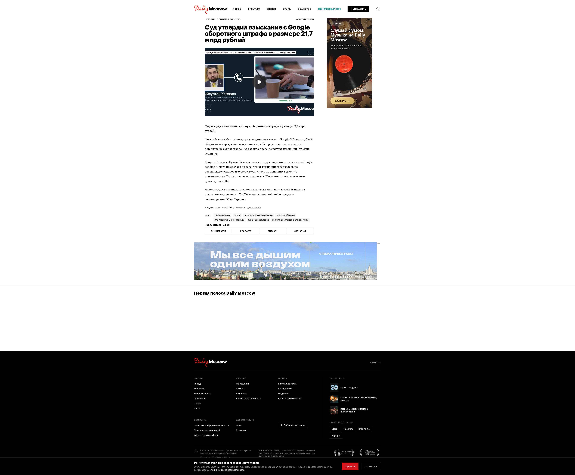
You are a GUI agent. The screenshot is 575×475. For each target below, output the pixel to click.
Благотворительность (248, 398)
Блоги (197, 408)
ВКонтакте (364, 428)
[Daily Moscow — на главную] (210, 362)
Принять (350, 466)
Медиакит (283, 393)
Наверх (374, 362)
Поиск (239, 425)
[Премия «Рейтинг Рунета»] (344, 452)
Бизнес (271, 8)
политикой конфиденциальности (227, 469)
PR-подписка (285, 388)
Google (237, 215)
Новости (210, 19)
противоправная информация (229, 220)
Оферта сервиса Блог (206, 435)
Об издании (242, 383)
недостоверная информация (259, 215)
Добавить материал (294, 425)
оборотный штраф (286, 215)
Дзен (335, 428)
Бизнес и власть (203, 393)
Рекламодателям (287, 383)
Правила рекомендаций (207, 430)
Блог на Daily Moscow (289, 398)
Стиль (287, 8)
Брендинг (241, 430)
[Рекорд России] (369, 452)
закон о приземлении (258, 220)
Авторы (240, 388)
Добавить (359, 8)
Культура (254, 8)
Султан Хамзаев (222, 215)
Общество (304, 8)
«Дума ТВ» (254, 207)
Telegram (348, 428)
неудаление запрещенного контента (290, 220)
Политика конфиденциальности (211, 425)
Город (237, 8)
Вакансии (241, 393)
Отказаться (371, 466)
